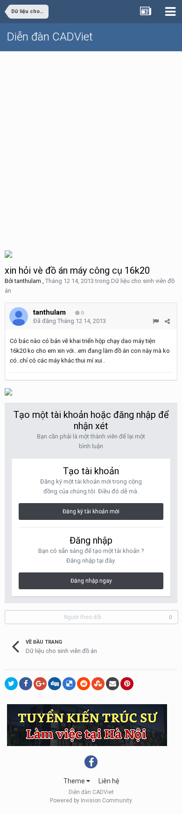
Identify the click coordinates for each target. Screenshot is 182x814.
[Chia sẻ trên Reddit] (83, 683)
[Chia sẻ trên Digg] (54, 683)
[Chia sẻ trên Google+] (40, 683)
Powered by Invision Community (91, 800)
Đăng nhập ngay (91, 581)
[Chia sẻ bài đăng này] (167, 321)
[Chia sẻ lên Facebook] (25, 683)
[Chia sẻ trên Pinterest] (126, 683)
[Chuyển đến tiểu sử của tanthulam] (18, 316)
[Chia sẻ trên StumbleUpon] (98, 683)
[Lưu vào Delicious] (69, 683)
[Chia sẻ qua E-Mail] (112, 683)
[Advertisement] (91, 147)
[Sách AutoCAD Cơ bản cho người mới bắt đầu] (8, 253)
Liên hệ (108, 781)
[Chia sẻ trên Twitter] (11, 683)
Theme (74, 781)
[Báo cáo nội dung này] (156, 321)
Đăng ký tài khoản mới (91, 511)
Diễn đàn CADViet (50, 36)
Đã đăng (69, 320)
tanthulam (27, 280)
